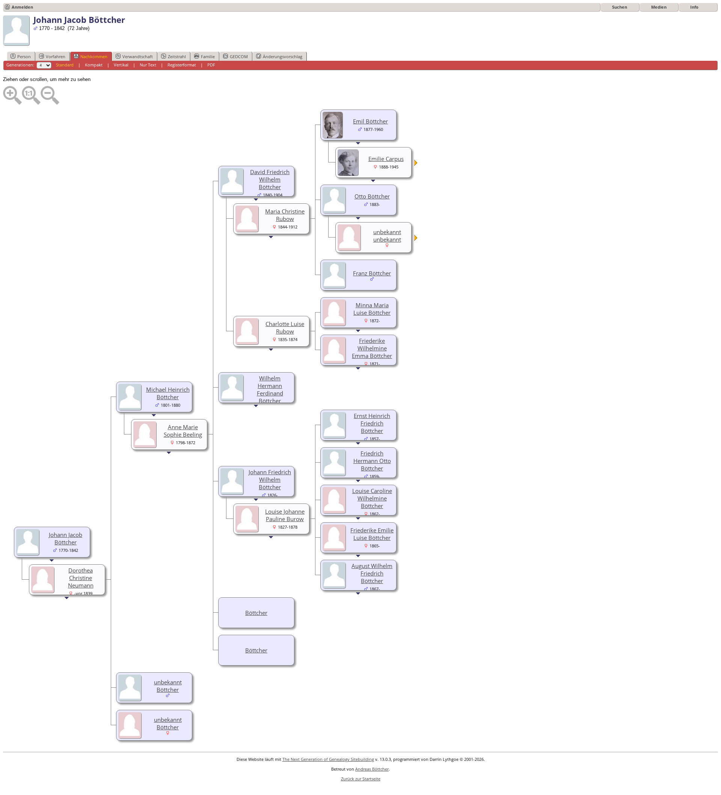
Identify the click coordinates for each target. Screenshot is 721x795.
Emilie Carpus (386, 158)
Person (24, 56)
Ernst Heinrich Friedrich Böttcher (372, 423)
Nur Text (148, 65)
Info (694, 7)
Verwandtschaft (137, 56)
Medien (659, 7)
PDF (211, 65)
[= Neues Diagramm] (416, 164)
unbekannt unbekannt (387, 235)
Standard (65, 65)
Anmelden (22, 7)
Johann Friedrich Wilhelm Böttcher (270, 479)
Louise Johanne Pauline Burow (285, 515)
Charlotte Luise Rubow (284, 327)
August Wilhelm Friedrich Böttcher (371, 573)
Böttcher (256, 612)
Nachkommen (93, 56)
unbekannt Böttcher (168, 685)
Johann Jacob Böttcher (65, 538)
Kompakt (94, 65)
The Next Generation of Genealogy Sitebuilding (328, 759)
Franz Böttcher (372, 273)
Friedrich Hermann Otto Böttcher (372, 460)
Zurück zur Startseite (360, 778)
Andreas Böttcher (372, 769)
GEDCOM (239, 56)
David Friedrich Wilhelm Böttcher (270, 179)
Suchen (619, 7)
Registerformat (181, 65)
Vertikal (121, 65)
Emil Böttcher (370, 121)
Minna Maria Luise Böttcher (372, 308)
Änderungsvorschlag (282, 56)
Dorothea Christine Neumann (81, 578)
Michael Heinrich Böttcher (168, 393)
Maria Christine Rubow (285, 214)
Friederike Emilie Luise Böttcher (372, 533)
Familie (208, 56)
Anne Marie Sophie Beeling (183, 430)
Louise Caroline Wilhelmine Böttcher (372, 498)
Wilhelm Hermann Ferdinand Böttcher (270, 389)
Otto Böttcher (372, 196)
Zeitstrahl (177, 56)
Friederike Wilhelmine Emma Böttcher (372, 348)
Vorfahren (55, 56)
